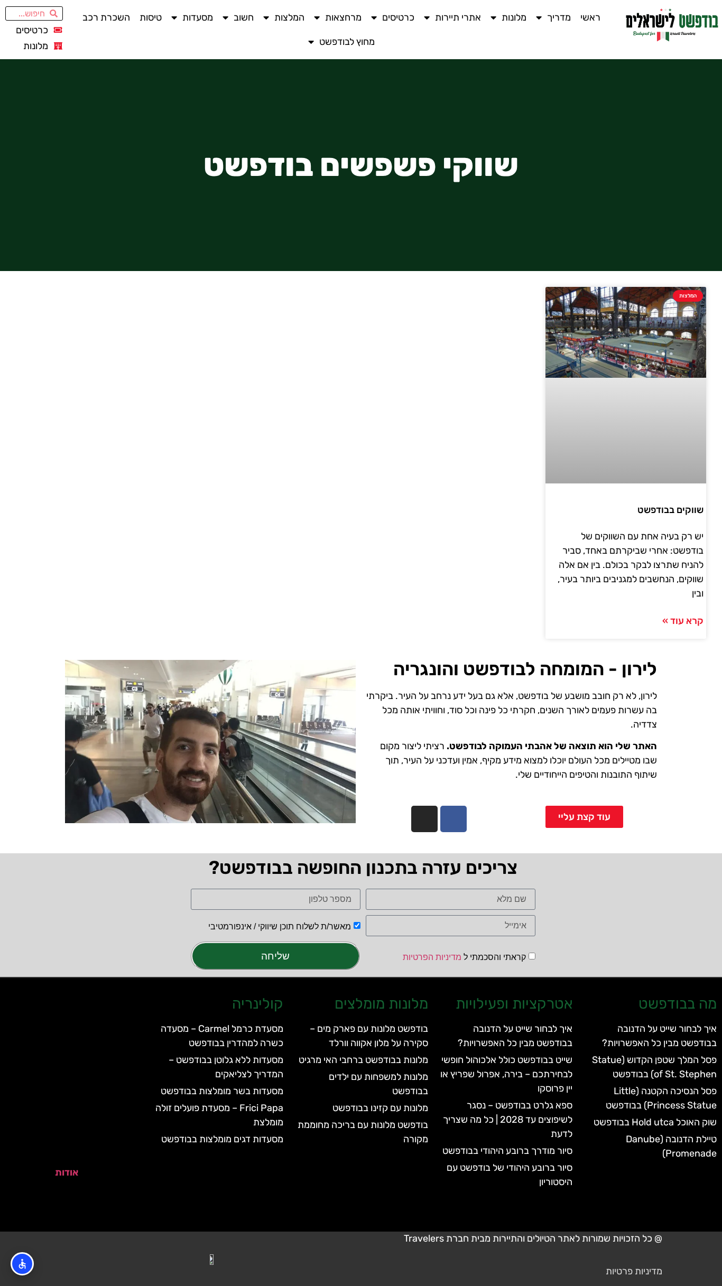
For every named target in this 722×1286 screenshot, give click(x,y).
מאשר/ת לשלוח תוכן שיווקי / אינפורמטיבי (279, 926)
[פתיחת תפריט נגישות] (22, 1263)
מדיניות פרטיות (634, 1271)
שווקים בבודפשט (670, 510)
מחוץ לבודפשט (347, 42)
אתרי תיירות (458, 17)
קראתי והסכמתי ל (464, 956)
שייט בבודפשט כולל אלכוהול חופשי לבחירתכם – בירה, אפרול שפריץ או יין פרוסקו (506, 1074)
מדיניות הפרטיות (432, 956)
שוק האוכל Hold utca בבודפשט (655, 1122)
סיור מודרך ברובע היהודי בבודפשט (507, 1151)
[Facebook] (453, 819)
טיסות (151, 17)
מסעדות (197, 17)
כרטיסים (398, 17)
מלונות (514, 17)
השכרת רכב (106, 17)
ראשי (590, 17)
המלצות (289, 17)
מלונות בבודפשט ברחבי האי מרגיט (363, 1060)
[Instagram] (424, 819)
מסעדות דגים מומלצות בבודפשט (222, 1139)
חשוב (244, 17)
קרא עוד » (683, 621)
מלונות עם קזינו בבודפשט (380, 1108)
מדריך (559, 17)
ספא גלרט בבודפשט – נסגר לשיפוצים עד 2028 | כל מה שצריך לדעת (507, 1119)
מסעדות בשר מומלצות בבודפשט (222, 1091)
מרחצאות (343, 17)
